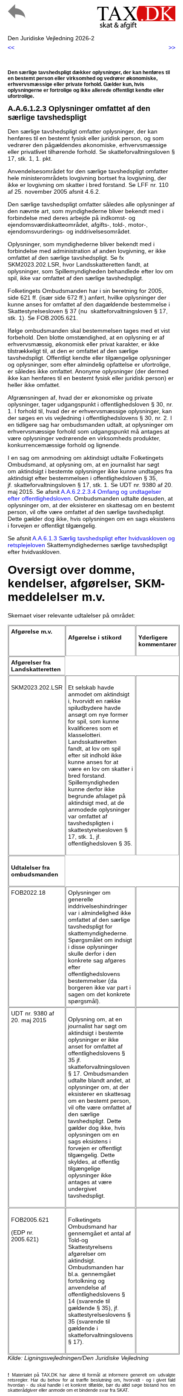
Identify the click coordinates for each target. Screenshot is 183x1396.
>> (172, 47)
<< (11, 47)
